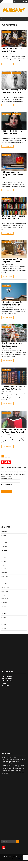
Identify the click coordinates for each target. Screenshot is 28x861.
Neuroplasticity (6, 31)
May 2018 (3, 624)
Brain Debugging (6, 73)
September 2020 (5, 554)
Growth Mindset (7, 678)
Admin (3, 53)
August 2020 (4, 557)
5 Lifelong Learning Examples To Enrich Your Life (12, 175)
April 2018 (3, 628)
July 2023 (3, 535)
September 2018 (5, 609)
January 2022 (4, 542)
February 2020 (4, 576)
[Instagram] (9, 462)
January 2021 (4, 546)
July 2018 (3, 617)
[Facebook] (2, 462)
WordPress (17, 858)
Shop (4, 683)
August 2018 (4, 613)
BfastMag (22, 856)
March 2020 (4, 572)
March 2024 (4, 531)
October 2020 (4, 550)
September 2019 (5, 587)
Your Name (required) (6, 478)
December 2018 (4, 598)
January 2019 (4, 595)
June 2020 (3, 565)
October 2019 (4, 583)
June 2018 (3, 621)
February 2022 (4, 539)
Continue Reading (7, 64)
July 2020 (3, 561)
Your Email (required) (6, 484)
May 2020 (3, 568)
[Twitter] (6, 462)
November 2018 (4, 602)
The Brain (6, 685)
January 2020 (4, 580)
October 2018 (4, 606)
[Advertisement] (14, 509)
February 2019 (4, 591)
